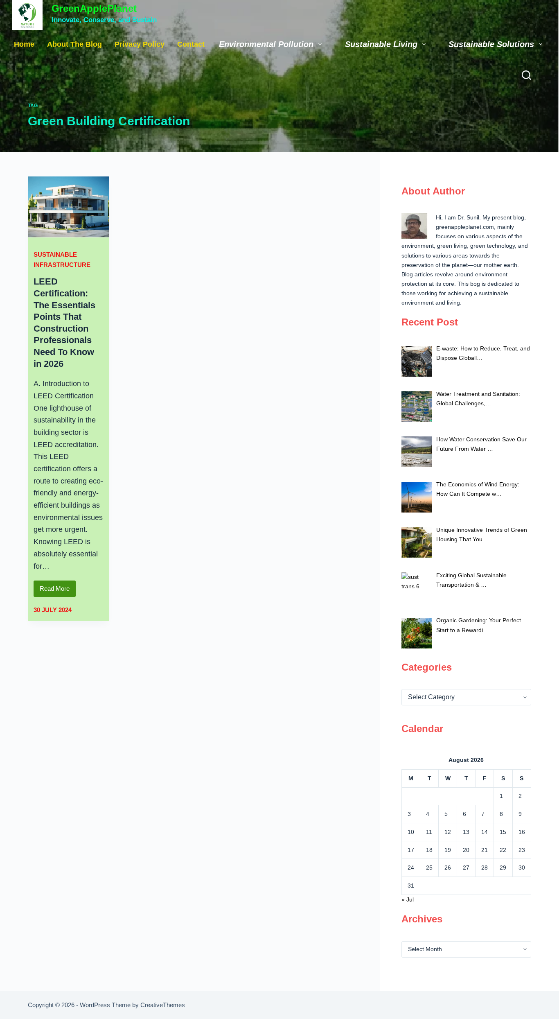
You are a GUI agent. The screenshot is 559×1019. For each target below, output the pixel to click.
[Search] (526, 75)
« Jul (407, 899)
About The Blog (74, 44)
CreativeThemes (162, 1004)
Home (24, 44)
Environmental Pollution (266, 44)
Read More (58, 591)
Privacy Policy (140, 44)
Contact (191, 44)
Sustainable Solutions (491, 44)
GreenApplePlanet (94, 8)
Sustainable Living (381, 44)
